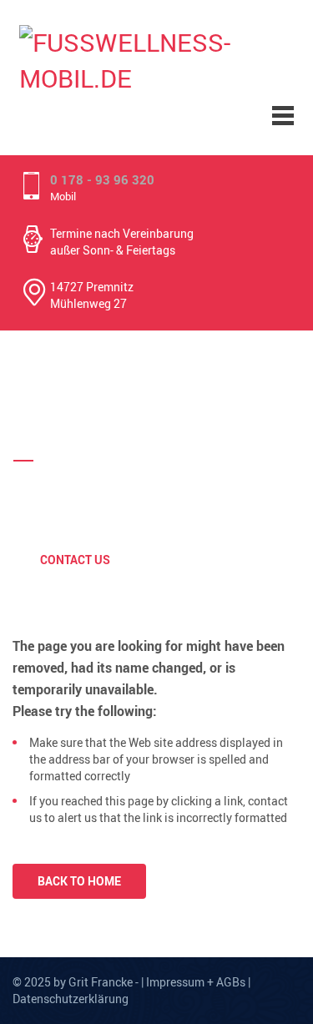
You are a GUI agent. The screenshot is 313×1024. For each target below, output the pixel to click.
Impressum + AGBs (195, 982)
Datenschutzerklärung (71, 998)
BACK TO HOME (79, 881)
